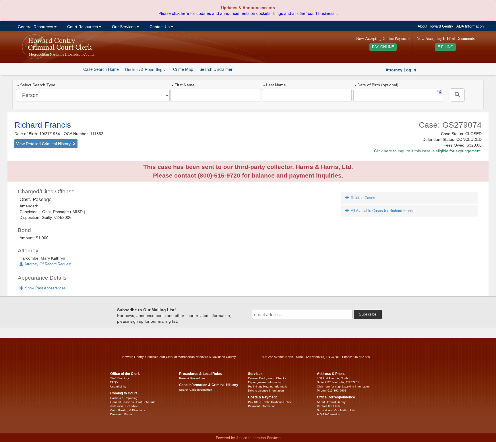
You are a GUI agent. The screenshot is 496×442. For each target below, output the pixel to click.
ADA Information (470, 26)
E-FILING (445, 47)
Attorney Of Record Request (47, 264)
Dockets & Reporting (123, 398)
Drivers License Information (266, 390)
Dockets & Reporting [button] (144, 69)
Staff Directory (119, 378)
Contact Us (159, 26)
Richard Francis (42, 124)
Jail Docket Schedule (124, 406)
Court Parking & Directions (127, 410)
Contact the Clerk (328, 406)
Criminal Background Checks (267, 378)
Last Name (276, 85)
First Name (185, 85)
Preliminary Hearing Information (268, 386)
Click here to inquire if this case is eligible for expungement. (428, 151)
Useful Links (118, 386)
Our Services (124, 26)
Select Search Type (37, 85)
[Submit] (457, 95)
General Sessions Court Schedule (132, 402)
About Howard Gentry (435, 26)
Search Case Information (195, 389)
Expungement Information (265, 382)
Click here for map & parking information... (344, 386)
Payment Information (262, 406)
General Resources (35, 26)
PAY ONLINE (383, 47)
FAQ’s (114, 382)
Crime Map (183, 69)
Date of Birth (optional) (377, 85)
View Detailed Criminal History (44, 143)
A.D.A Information (328, 414)
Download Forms (121, 414)
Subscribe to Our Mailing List (336, 410)
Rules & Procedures (192, 378)
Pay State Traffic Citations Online (270, 402)
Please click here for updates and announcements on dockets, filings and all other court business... (248, 13)
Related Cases (363, 198)
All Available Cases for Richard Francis (383, 211)
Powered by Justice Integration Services (248, 437)
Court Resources (82, 26)
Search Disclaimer (215, 69)
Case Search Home (101, 69)
